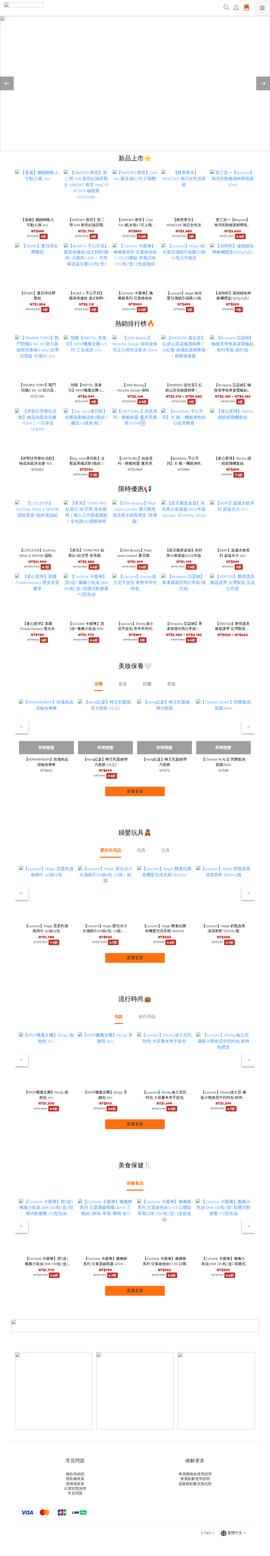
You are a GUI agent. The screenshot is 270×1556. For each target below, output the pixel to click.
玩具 (141, 850)
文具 (165, 850)
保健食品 (135, 1183)
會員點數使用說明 (195, 1479)
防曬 (147, 684)
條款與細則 (75, 1474)
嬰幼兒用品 (110, 850)
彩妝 (123, 684)
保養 (98, 684)
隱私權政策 (75, 1479)
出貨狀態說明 (75, 1488)
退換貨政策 (75, 1484)
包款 (118, 1016)
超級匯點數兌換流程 (195, 1484)
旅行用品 (147, 1016)
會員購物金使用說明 (195, 1474)
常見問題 (75, 1493)
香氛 (171, 684)
